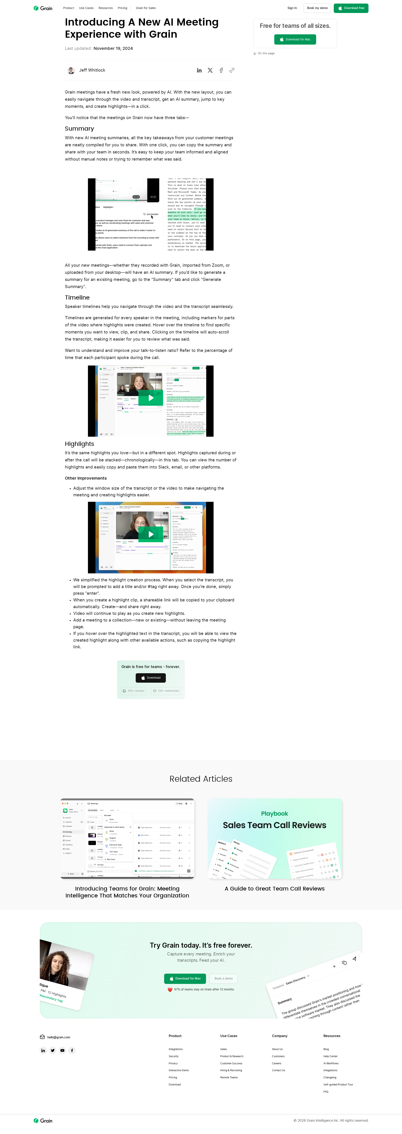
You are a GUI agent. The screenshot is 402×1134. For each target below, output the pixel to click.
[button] (69, 8)
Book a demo (224, 978)
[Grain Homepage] (43, 8)
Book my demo (317, 8)
